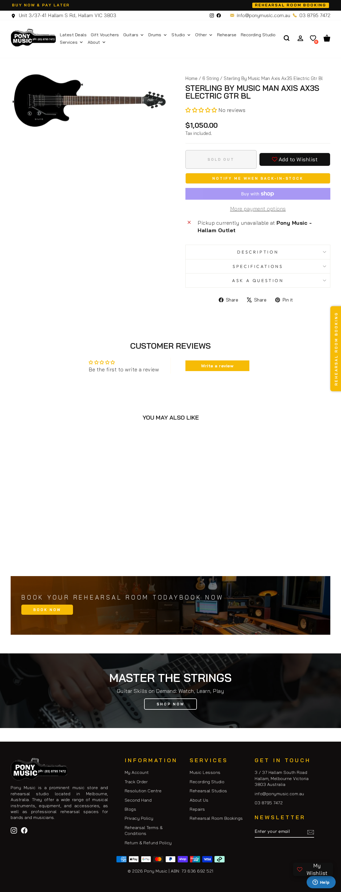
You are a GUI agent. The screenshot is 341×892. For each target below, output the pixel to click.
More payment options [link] (258, 208)
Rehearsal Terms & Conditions (144, 830)
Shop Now (170, 704)
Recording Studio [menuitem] (258, 34)
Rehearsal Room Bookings (216, 818)
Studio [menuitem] (178, 34)
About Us (199, 800)
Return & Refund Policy (148, 842)
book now (47, 610)
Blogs (130, 809)
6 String (210, 78)
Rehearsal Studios (208, 790)
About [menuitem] (94, 42)
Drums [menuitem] (154, 34)
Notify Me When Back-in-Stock (257, 178)
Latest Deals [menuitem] (73, 34)
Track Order (136, 781)
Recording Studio (207, 781)
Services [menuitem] (69, 42)
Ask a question (258, 280)
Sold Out (48, 544)
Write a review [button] (217, 365)
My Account (137, 772)
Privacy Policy (139, 818)
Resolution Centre (143, 790)
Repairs (197, 809)
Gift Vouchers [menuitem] (105, 34)
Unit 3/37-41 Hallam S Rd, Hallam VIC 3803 (66, 15)
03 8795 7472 (314, 15)
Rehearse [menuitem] (227, 34)
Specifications (258, 266)
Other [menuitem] (201, 34)
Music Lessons (205, 772)
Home (191, 78)
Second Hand (138, 800)
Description (258, 252)
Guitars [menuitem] (131, 34)
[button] (201, 110)
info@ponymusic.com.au (263, 15)
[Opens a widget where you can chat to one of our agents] (321, 882)
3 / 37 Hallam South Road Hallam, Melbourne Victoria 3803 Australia (281, 778)
